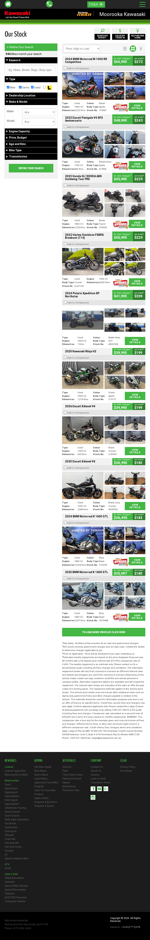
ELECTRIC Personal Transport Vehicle (15, 899)
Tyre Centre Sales (72, 774)
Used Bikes (41, 778)
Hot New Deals (42, 767)
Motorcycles (12, 780)
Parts (65, 770)
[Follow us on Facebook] (94, 788)
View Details (137, 107)
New (12, 87)
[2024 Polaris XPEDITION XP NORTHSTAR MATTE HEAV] (103, 320)
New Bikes (40, 770)
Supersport (11, 788)
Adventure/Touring (15, 807)
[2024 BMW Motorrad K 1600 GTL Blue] (103, 540)
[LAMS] (49, 87)
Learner (9, 767)
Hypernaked (12, 804)
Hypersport (11, 792)
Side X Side (11, 874)
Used (37, 87)
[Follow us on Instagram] (94, 797)
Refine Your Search (20, 47)
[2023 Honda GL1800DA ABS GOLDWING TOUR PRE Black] (103, 203)
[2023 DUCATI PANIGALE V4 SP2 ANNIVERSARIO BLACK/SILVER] (103, 144)
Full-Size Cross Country (13, 848)
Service (66, 767)
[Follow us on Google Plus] (107, 788)
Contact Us (97, 767)
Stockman (10, 823)
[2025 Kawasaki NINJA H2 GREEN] (103, 375)
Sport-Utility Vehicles (17, 885)
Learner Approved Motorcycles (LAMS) (16, 772)
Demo (25, 87)
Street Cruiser (12, 811)
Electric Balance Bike (17, 858)
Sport (8, 784)
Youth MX (10, 839)
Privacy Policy (127, 767)
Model (10, 121)
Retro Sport (11, 800)
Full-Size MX (12, 843)
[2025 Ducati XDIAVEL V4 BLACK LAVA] (103, 485)
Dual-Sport (11, 831)
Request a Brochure (45, 802)
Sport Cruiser (12, 815)
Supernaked (12, 796)
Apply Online (41, 798)
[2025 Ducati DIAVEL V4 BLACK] (103, 430)
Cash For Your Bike (45, 790)
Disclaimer (126, 770)
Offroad (9, 835)
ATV (7, 864)
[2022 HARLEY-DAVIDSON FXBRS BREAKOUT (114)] (103, 261)
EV (6, 854)
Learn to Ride (98, 778)
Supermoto (11, 827)
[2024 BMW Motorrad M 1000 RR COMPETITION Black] (103, 86)
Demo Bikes (41, 774)
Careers (95, 774)
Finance (38, 794)
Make (10, 111)
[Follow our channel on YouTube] (100, 788)
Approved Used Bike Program (46, 784)
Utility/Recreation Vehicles (14, 879)
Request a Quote (44, 805)
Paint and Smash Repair (71, 780)
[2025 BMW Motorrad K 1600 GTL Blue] (103, 596)
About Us (96, 770)
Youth (8, 868)
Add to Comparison (78, 68)
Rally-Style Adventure (17, 819)
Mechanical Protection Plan (70, 788)
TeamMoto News (101, 782)
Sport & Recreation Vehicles (15, 891)
